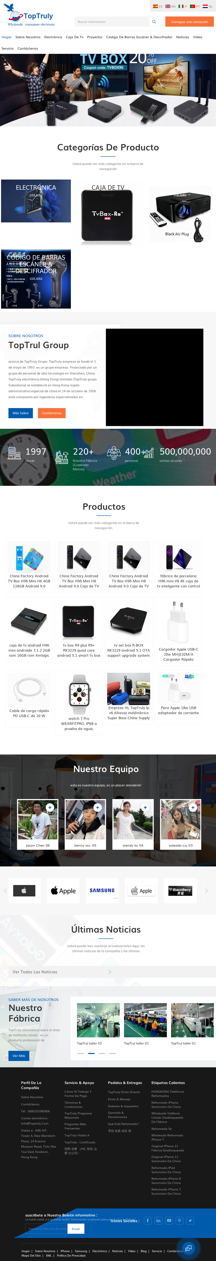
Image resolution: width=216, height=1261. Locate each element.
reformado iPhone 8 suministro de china (166, 1180)
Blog (144, 1251)
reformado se (161, 1128)
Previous (7, 827)
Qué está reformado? (123, 1124)
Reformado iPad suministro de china (166, 1170)
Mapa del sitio (31, 1255)
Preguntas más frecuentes (75, 1126)
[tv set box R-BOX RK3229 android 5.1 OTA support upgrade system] (128, 621)
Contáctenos (28, 48)
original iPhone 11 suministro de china (166, 1159)
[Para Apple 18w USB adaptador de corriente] (178, 689)
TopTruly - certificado (80, 1142)
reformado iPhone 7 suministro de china (166, 1191)
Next (204, 827)
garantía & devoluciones (117, 1114)
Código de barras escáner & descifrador (139, 36)
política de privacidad (71, 1255)
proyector (95, 36)
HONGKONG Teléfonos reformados (167, 1093)
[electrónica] (36, 201)
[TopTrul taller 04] (192, 1020)
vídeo (197, 36)
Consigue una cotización (189, 21)
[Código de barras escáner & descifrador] (36, 279)
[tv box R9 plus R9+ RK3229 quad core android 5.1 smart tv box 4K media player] (78, 621)
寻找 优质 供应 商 (119, 1131)
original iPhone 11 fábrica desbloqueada (167, 1148)
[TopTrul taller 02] (98, 1020)
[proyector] (180, 214)
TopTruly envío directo (124, 1092)
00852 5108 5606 (31, 812)
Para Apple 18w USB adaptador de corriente (178, 710)
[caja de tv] (108, 214)
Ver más (19, 1055)
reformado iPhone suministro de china (166, 1104)
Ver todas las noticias (35, 972)
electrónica (53, 36)
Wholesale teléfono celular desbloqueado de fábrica (167, 1117)
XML (49, 1255)
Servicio (7, 48)
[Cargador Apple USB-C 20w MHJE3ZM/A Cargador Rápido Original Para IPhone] (178, 622)
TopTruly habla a (77, 1135)
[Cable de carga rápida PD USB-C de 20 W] (29, 690)
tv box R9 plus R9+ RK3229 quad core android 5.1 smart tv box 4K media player (78, 650)
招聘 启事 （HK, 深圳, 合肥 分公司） (81, 1151)
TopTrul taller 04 (183, 1043)
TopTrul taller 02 (89, 1043)
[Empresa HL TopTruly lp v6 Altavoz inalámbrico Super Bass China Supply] (128, 689)
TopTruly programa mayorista (78, 1115)
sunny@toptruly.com (176, 829)
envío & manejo (119, 1099)
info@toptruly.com (32, 829)
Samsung (81, 1251)
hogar (26, 1251)
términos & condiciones (73, 1104)
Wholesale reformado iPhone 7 (167, 1137)
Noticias (182, 36)
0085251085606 (39, 1111)
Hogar (6, 36)
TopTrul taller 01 (136, 1043)
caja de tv (74, 36)
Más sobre (21, 412)
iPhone (65, 1251)
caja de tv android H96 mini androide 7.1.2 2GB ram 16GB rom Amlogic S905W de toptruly (29, 650)
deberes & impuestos (123, 1106)
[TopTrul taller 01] (145, 1020)
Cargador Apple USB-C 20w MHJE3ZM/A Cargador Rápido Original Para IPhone (178, 654)
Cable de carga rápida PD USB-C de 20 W (29, 713)
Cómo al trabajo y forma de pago (78, 1093)
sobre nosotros (27, 36)
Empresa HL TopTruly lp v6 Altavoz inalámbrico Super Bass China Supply (129, 712)
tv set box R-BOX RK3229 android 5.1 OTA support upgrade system (128, 650)
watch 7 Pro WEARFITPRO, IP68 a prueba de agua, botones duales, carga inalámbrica (79, 723)
